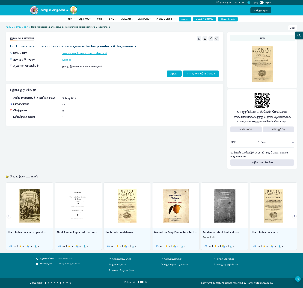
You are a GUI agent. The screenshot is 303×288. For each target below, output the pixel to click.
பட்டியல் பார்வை (204, 19)
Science (66, 60)
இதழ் (99, 19)
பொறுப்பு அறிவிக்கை (227, 264)
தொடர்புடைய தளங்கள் (176, 264)
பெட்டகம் (126, 19)
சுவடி (111, 19)
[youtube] (142, 282)
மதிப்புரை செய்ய (262, 162)
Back (292, 28)
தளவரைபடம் (119, 264)
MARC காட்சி (246, 129)
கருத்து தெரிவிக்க (225, 259)
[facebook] (139, 282)
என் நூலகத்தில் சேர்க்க (201, 73)
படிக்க (173, 73)
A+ (243, 2)
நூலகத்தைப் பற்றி (121, 259)
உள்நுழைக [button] (260, 10)
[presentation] (9, 216)
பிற (26, 27)
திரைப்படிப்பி (225, 2)
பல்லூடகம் (144, 19)
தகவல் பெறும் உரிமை (123, 270)
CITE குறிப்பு (278, 129)
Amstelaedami (98, 53)
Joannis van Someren (74, 53)
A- (236, 2)
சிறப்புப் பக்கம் (164, 19)
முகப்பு (184, 19)
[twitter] (146, 282)
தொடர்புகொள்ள (172, 259)
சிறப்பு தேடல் (228, 19)
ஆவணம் (84, 19)
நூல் (70, 19)
